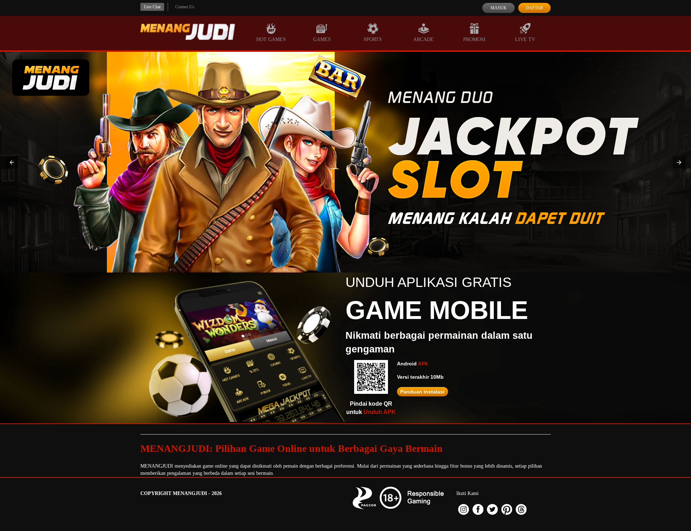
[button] (12, 162)
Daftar (534, 7)
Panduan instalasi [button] (422, 392)
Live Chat (152, 6)
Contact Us (184, 6)
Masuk (499, 7)
